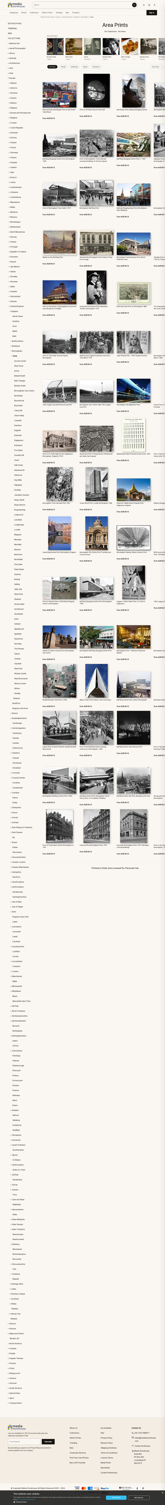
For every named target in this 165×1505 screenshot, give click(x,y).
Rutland (15, 1110)
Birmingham (17, 351)
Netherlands (15, 227)
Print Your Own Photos (79, 1458)
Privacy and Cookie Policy (26, 1499)
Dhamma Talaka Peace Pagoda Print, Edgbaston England (130, 504)
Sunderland (17, 1180)
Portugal (14, 247)
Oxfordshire (17, 1051)
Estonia (13, 137)
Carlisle (15, 738)
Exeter (15, 847)
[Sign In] (154, 4)
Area (92, 17)
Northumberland (19, 1021)
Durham (15, 822)
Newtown (18, 554)
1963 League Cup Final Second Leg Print (57, 405)
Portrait (63, 67)
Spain (12, 286)
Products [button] (75, 13)
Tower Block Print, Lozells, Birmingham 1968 (96, 503)
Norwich (15, 1026)
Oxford (15, 1046)
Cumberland (17, 788)
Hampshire (16, 872)
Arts (11, 68)
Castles (15, 743)
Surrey (15, 1185)
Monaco (13, 217)
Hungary (13, 162)
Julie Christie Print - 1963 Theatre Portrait (132, 356)
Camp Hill (18, 410)
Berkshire (16, 346)
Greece (13, 157)
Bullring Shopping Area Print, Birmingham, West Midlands (132, 209)
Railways (16, 1095)
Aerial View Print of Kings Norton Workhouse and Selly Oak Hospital (96, 455)
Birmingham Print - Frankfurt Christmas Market (131, 652)
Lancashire (16, 927)
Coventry (16, 783)
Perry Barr (18, 564)
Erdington (18, 445)
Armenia (13, 93)
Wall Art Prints (45, 17)
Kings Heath (19, 500)
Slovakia (13, 276)
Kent (14, 912)
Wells (14, 1214)
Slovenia (13, 281)
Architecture (14, 63)
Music (15, 996)
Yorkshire (16, 1274)
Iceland (13, 167)
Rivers (15, 1105)
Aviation (15, 321)
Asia (11, 73)
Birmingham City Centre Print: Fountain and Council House (95, 553)
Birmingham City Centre (24, 391)
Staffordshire (18, 1165)
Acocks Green (20, 361)
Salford (15, 1115)
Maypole (17, 534)
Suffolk (15, 1175)
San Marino (15, 266)
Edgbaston (18, 440)
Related (16, 698)
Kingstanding (19, 510)
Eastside (18, 435)
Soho (16, 619)
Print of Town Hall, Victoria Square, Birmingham (55, 357)
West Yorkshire (18, 1229)
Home (52, 17)
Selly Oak (18, 589)
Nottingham (17, 1031)
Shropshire (16, 1135)
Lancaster (16, 931)
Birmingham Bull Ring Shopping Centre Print (95, 651)
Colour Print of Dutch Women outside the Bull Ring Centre (59, 748)
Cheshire (16, 753)
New (67, 13)
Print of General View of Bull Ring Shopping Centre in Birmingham (58, 603)
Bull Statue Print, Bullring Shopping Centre (132, 110)
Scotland (15, 1299)
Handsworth (19, 470)
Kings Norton (19, 505)
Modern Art (14, 1338)
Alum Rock (18, 366)
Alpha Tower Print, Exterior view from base (95, 700)
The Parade (19, 649)
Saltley (17, 584)
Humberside (17, 892)
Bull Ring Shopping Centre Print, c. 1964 (131, 159)
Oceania (12, 1348)
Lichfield (16, 951)
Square (85, 67)
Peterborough (18, 1065)
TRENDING (12, 28)
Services (13, 1383)
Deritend (17, 425)
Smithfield (18, 614)
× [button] (162, 1493)
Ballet (14, 331)
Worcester (16, 1259)
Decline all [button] (138, 1498)
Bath (14, 336)
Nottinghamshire (19, 1036)
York (14, 1269)
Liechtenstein (16, 187)
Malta (12, 207)
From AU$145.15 (49, 118)
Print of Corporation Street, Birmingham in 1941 (58, 846)
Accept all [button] (116, 1498)
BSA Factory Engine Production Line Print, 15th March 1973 (95, 357)
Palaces (15, 1060)
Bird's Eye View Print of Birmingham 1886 (132, 306)
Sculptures (16, 1125)
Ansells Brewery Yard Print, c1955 (55, 700)
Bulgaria (13, 118)
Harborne (18, 475)
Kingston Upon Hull (20, 917)
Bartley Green (20, 386)
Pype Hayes (19, 569)
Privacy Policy (106, 1438)
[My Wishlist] (143, 4)
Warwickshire (17, 1209)
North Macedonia (17, 232)
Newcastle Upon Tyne (21, 1001)
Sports (15, 1155)
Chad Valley (19, 415)
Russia (13, 262)
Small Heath (19, 604)
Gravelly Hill (19, 455)
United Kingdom (17, 306)
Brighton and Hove (20, 708)
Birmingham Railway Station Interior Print (132, 552)
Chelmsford (17, 748)
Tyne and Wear (18, 1199)
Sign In (151, 13)
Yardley (17, 693)
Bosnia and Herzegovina (20, 113)
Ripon (14, 1100)
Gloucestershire (19, 857)
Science (12, 1378)
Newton (17, 549)
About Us (73, 1428)
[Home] (18, 4)
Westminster (17, 1234)
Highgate (18, 485)
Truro (14, 1194)
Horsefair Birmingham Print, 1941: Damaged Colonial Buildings (133, 846)
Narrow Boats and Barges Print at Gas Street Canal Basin (59, 111)
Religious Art (14, 1373)
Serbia (13, 271)
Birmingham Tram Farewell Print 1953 (56, 503)
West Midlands (18, 1219)
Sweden (13, 291)
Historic (12, 1324)
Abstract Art (14, 43)
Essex (14, 842)
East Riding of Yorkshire (22, 827)
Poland (13, 242)
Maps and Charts (16, 1333)
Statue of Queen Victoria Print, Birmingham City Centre (58, 652)
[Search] (134, 5)
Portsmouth (17, 1080)
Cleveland (16, 768)
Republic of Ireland (18, 252)
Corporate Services (78, 1453)
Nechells (17, 544)
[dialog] (82, 1497)
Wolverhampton (19, 1254)
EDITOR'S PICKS (14, 23)
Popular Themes (16, 1358)
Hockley (17, 490)
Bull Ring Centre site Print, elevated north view (133, 796)
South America (15, 1388)
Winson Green (20, 683)
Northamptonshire (20, 1016)
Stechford (18, 639)
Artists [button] (24, 13)
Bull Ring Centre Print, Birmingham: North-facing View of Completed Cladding (95, 797)
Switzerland (15, 296)
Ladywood (18, 515)
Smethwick (19, 609)
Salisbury (16, 1120)
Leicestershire (18, 946)
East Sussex (17, 832)
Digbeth (17, 430)
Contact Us (136, 1428)
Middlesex (16, 991)
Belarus (13, 103)
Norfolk (15, 1006)
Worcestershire (18, 1264)
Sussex (15, 1190)
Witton (17, 688)
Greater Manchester (20, 867)
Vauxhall (17, 663)
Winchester (17, 1249)
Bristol (15, 713)
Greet (16, 460)
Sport (11, 1398)
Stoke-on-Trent (18, 1170)
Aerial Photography (17, 48)
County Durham (18, 778)
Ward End (18, 668)
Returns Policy (107, 1443)
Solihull (17, 624)
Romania (14, 257)
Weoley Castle (20, 673)
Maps (14, 981)
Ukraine (13, 301)
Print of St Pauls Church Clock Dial (92, 110)
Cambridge (17, 723)
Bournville (18, 405)
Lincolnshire (17, 961)
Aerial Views (17, 316)
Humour (12, 1328)
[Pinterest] (143, 1489)
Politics (15, 1075)
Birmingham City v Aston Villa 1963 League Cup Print (95, 406)
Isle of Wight (17, 907)
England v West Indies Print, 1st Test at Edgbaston (131, 603)
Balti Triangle (19, 381)
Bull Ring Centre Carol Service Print (129, 747)
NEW (10, 33)
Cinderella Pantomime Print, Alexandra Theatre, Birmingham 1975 (94, 308)
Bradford (16, 703)
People (12, 1353)
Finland (13, 142)
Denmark (14, 133)
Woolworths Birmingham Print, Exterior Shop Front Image (96, 258)
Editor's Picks (47, 13)
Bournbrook (19, 400)
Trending (59, 13)
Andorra (13, 88)
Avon (14, 326)
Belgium (13, 108)
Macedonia (15, 202)
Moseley (17, 539)
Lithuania (14, 192)
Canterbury (17, 733)
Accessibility (106, 1428)
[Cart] (149, 4)
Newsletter (105, 1468)
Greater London (18, 862)
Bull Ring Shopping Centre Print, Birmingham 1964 (59, 160)
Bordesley (18, 396)
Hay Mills (18, 480)
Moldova (14, 212)
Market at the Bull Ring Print (53, 257)
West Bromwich (21, 678)
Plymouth (16, 1070)
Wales (13, 1304)
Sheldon (17, 599)
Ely (13, 837)
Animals (12, 58)
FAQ (102, 1433)
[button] (57, 1502)
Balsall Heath (19, 376)
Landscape (74, 67)
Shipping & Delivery (109, 1448)
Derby (14, 802)
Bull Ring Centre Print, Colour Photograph (132, 700)
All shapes (52, 67)
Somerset (16, 1140)
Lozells (17, 530)
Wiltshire (16, 1244)
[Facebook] (137, 1489)
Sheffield (16, 1130)
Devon (14, 812)
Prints (11, 1368)
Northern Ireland (18, 1294)
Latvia (12, 182)
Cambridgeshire (19, 728)
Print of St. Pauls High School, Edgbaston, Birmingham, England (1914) (58, 455)
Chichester (17, 763)
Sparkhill (17, 634)
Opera (15, 1041)
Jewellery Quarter (21, 495)
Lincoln (15, 956)
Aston (16, 371)
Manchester (17, 976)
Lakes (14, 922)
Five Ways (18, 450)
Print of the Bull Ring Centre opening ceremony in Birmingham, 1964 (93, 748)
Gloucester (17, 852)
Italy (12, 172)
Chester (15, 758)
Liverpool (16, 966)
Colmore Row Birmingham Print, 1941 (93, 845)
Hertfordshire (18, 887)
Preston (15, 1090)
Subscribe (48, 1442)
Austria (13, 98)
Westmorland (18, 1239)
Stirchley (18, 644)
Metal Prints (106, 1463)
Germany (14, 152)
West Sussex (17, 1224)
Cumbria (15, 793)
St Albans (16, 1160)
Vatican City (15, 1314)
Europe (12, 78)
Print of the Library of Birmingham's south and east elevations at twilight (59, 308)
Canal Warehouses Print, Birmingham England (59, 552)
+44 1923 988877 (142, 1433)
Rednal (17, 579)
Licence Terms (107, 1458)
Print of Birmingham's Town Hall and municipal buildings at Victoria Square (93, 160)
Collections (34, 13)
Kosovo (13, 177)
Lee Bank (18, 520)
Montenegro (15, 222)
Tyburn (17, 654)
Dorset (15, 817)
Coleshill (17, 420)
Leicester (16, 941)
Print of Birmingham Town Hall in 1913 (57, 208)
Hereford (16, 877)
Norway (13, 237)
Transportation (15, 1403)
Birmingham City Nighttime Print (128, 405)
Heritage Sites (17, 1284)
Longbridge (19, 525)
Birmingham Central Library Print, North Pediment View (131, 258)
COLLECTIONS (14, 38)
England (14, 311)
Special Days (14, 1393)
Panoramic (96, 67)
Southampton (18, 1150)
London (15, 971)
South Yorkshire (18, 1145)
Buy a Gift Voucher (77, 1463)
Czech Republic (16, 128)
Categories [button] (14, 13)
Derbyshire (16, 807)
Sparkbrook (19, 629)
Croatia (13, 123)
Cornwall (16, 773)
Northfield (18, 559)
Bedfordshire (17, 341)
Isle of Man (17, 902)
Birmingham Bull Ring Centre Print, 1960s (57, 796)
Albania (13, 83)
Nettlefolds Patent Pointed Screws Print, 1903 (133, 454)
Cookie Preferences (109, 1473)
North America (15, 1343)
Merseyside (17, 986)
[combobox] (82, 5)
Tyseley (17, 659)
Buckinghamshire (19, 718)
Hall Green (18, 465)
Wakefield (16, 1204)
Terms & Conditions (109, 1453)
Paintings (16, 1056)
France (13, 147)
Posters (15, 1085)
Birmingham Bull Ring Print (89, 208)
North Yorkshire (18, 1011)
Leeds (15, 936)
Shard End (18, 594)
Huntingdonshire (19, 897)
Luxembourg (15, 197)
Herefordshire (18, 882)
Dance (15, 797)
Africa (12, 53)
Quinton (17, 574)
